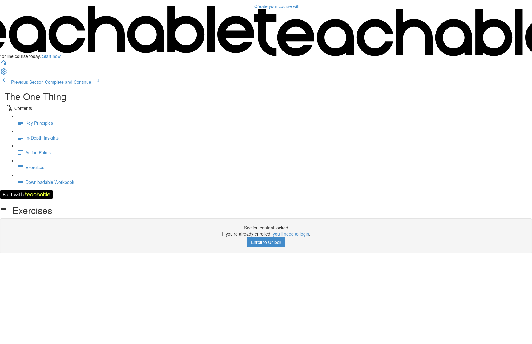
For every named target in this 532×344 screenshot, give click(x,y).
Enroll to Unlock (266, 242)
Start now (51, 56)
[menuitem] (3, 73)
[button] (3, 65)
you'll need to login (291, 234)
